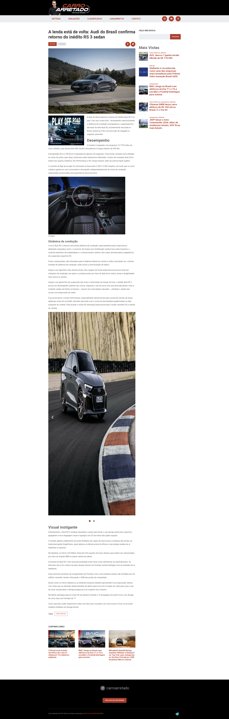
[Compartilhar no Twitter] (133, 44)
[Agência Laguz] (177, 713)
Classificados (94, 19)
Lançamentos (117, 19)
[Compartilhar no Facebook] (127, 44)
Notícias (56, 19)
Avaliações (74, 19)
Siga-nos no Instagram (114, 700)
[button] (90, 521)
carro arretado (61, 613)
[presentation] (52, 417)
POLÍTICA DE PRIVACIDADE (93, 713)
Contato (136, 19)
